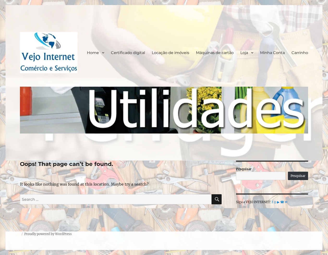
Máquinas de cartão (215, 52)
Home (93, 52)
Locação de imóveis (170, 52)
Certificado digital (128, 52)
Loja (244, 52)
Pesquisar (243, 169)
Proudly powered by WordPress (48, 234)
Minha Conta (272, 52)
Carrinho (300, 52)
